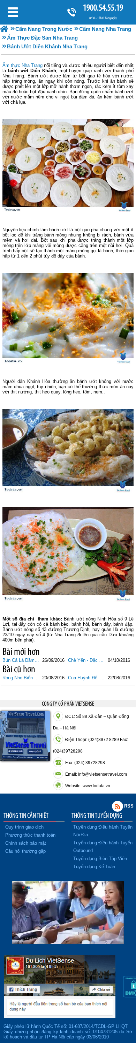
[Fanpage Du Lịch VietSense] (59, 1016)
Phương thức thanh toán (30, 835)
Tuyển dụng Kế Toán (94, 866)
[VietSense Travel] (4, 29)
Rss (117, 806)
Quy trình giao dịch (24, 827)
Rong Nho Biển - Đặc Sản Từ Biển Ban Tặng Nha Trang (21, 677)
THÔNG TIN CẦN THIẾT (25, 815)
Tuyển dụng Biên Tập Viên (100, 858)
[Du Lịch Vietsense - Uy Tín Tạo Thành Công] (68, 942)
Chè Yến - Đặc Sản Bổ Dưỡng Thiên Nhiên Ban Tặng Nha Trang (87, 660)
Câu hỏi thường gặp (25, 851)
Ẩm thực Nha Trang (22, 65)
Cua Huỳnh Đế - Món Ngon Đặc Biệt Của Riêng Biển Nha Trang (87, 677)
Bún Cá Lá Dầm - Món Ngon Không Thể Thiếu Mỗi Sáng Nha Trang (21, 660)
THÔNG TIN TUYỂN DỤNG (96, 815)
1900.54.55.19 (103, 7)
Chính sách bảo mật (25, 843)
